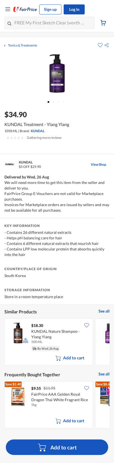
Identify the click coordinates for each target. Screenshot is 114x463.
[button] (106, 45)
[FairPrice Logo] (25, 9)
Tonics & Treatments (22, 45)
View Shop (98, 164)
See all (104, 311)
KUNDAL (38, 131)
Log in (74, 9)
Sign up (50, 9)
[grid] (57, 342)
